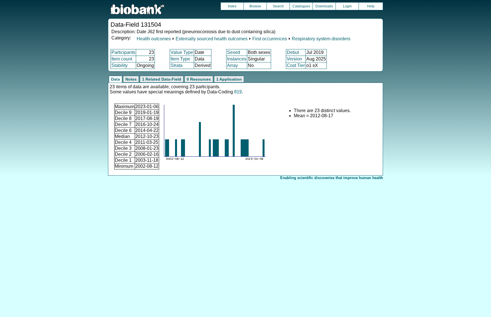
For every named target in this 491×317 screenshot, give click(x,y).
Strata (176, 65)
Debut (293, 52)
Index (232, 6)
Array (232, 65)
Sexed (233, 52)
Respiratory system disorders (321, 38)
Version (294, 58)
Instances (236, 58)
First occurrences (269, 38)
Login (347, 6)
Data (115, 79)
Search (278, 6)
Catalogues (301, 6)
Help (371, 6)
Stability (119, 65)
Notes (131, 79)
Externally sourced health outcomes (211, 38)
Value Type (181, 52)
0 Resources (199, 79)
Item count (121, 58)
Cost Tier (296, 65)
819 (238, 91)
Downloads (324, 6)
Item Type (180, 58)
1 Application (229, 79)
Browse (255, 6)
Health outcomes (154, 38)
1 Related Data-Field (161, 79)
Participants (123, 52)
